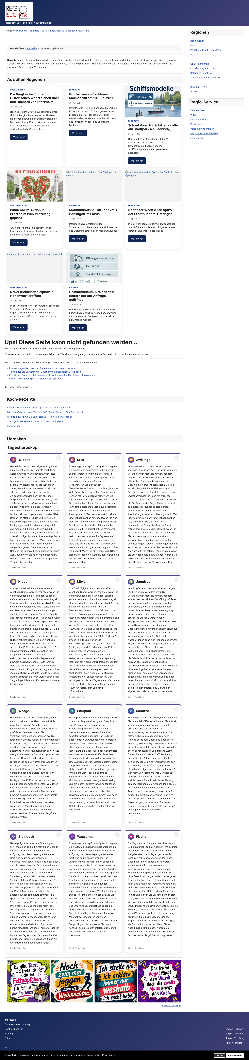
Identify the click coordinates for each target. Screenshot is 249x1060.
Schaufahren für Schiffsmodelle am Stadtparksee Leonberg (153, 127)
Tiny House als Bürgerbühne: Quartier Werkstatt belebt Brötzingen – (46, 371)
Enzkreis (34, 30)
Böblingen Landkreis (201, 72)
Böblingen (71, 30)
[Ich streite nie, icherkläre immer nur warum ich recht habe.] (116, 981)
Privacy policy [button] (109, 1055)
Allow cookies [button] (235, 1055)
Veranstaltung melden (202, 128)
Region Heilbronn (235, 1028)
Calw (44, 30)
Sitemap (9, 1033)
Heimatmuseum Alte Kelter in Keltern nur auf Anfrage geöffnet (91, 296)
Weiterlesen (19, 137)
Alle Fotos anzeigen (171, 1005)
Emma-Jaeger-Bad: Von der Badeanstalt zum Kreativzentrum (42, 368)
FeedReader (196, 138)
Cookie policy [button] (94, 1055)
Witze (193, 114)
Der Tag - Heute (199, 119)
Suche (193, 91)
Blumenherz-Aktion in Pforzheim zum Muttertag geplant (30, 214)
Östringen (134, 206)
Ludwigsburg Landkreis (203, 68)
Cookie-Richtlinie (14, 1028)
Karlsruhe (84, 30)
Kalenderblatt (197, 110)
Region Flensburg (235, 1038)
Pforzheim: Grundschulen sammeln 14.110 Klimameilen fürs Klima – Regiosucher (52, 375)
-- (6, 1047)
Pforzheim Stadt (19, 206)
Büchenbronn (17, 90)
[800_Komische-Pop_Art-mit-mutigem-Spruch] (159, 981)
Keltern (73, 287)
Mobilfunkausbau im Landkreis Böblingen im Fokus (93, 212)
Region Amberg (234, 1042)
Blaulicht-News (198, 86)
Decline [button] (219, 1055)
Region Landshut (235, 1033)
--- (191, 82)
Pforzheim (21, 30)
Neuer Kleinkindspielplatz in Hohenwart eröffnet (32, 294)
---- (192, 45)
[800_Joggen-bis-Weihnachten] (72, 981)
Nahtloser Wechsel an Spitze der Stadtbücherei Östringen (150, 212)
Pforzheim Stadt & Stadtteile (205, 49)
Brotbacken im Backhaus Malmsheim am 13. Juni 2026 (91, 96)
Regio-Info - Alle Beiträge (204, 133)
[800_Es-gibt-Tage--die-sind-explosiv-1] (28, 981)
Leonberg (74, 90)
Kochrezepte (197, 124)
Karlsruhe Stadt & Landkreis (205, 77)
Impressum (10, 1019)
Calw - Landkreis (199, 63)
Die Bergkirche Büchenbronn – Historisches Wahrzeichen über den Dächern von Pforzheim (34, 98)
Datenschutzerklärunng (17, 1024)
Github (8, 1038)
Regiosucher (197, 40)
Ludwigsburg (56, 30)
